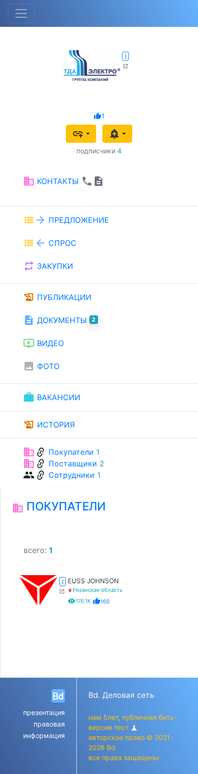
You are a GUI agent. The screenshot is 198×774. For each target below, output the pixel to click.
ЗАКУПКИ (48, 266)
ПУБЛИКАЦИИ (57, 297)
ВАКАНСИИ (51, 397)
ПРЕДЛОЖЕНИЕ (66, 220)
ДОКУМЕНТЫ (59, 320)
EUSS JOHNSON (93, 581)
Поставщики (73, 463)
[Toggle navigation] (21, 13)
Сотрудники (72, 475)
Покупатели (71, 452)
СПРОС (49, 243)
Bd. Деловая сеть (121, 695)
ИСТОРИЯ (49, 424)
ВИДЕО (43, 343)
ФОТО (41, 366)
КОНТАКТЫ (63, 181)
